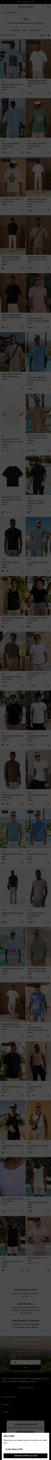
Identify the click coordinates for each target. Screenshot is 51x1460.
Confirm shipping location (25, 1456)
